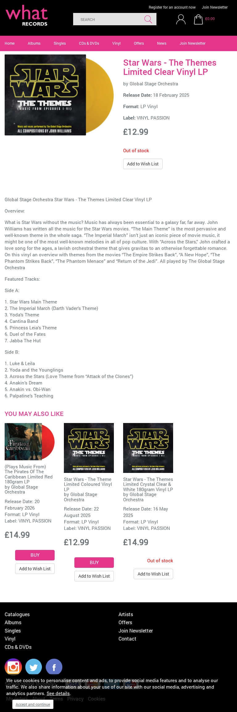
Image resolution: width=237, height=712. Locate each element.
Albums (34, 43)
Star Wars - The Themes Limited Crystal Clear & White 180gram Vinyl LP (148, 484)
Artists (125, 614)
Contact (127, 638)
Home (10, 43)
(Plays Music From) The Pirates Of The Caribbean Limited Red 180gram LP (29, 474)
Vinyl (116, 43)
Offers (139, 43)
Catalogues (17, 614)
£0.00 (210, 18)
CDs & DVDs (89, 43)
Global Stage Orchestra (154, 83)
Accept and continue (33, 704)
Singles (60, 43)
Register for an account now (172, 7)
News (161, 43)
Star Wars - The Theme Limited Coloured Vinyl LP (88, 484)
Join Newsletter (215, 7)
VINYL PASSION (153, 118)
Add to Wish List (143, 164)
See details (58, 693)
